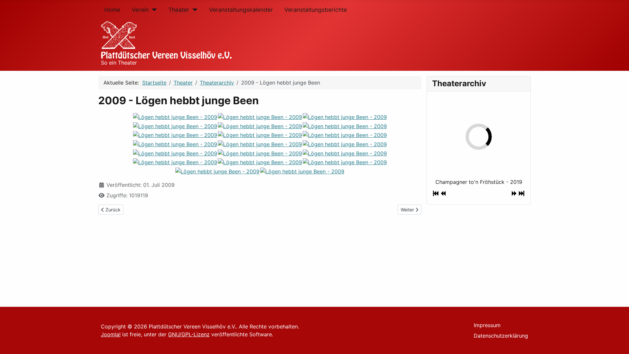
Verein (140, 9)
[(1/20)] (175, 116)
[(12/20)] (345, 144)
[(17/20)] (260, 162)
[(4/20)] (175, 126)
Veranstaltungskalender (241, 9)
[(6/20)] (345, 126)
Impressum (487, 325)
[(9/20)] (345, 135)
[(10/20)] (175, 144)
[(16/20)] (175, 162)
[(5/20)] (260, 126)
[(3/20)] (345, 116)
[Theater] (193, 10)
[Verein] (153, 10)
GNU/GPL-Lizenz (189, 334)
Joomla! (111, 334)
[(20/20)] (302, 171)
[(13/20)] (175, 153)
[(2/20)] (260, 116)
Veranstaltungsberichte (315, 9)
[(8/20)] (260, 135)
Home (112, 9)
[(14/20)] (260, 153)
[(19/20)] (217, 171)
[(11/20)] (260, 144)
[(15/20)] (345, 153)
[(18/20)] (345, 162)
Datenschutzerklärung (501, 335)
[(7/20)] (175, 135)
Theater (178, 9)
